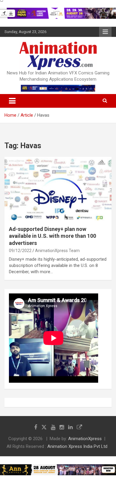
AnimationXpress (85, 438)
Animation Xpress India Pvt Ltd (77, 446)
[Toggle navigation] (12, 101)
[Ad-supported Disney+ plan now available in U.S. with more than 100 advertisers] (58, 189)
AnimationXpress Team (57, 250)
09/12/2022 (20, 250)
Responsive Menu (105, 32)
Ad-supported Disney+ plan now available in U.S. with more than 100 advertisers (52, 236)
